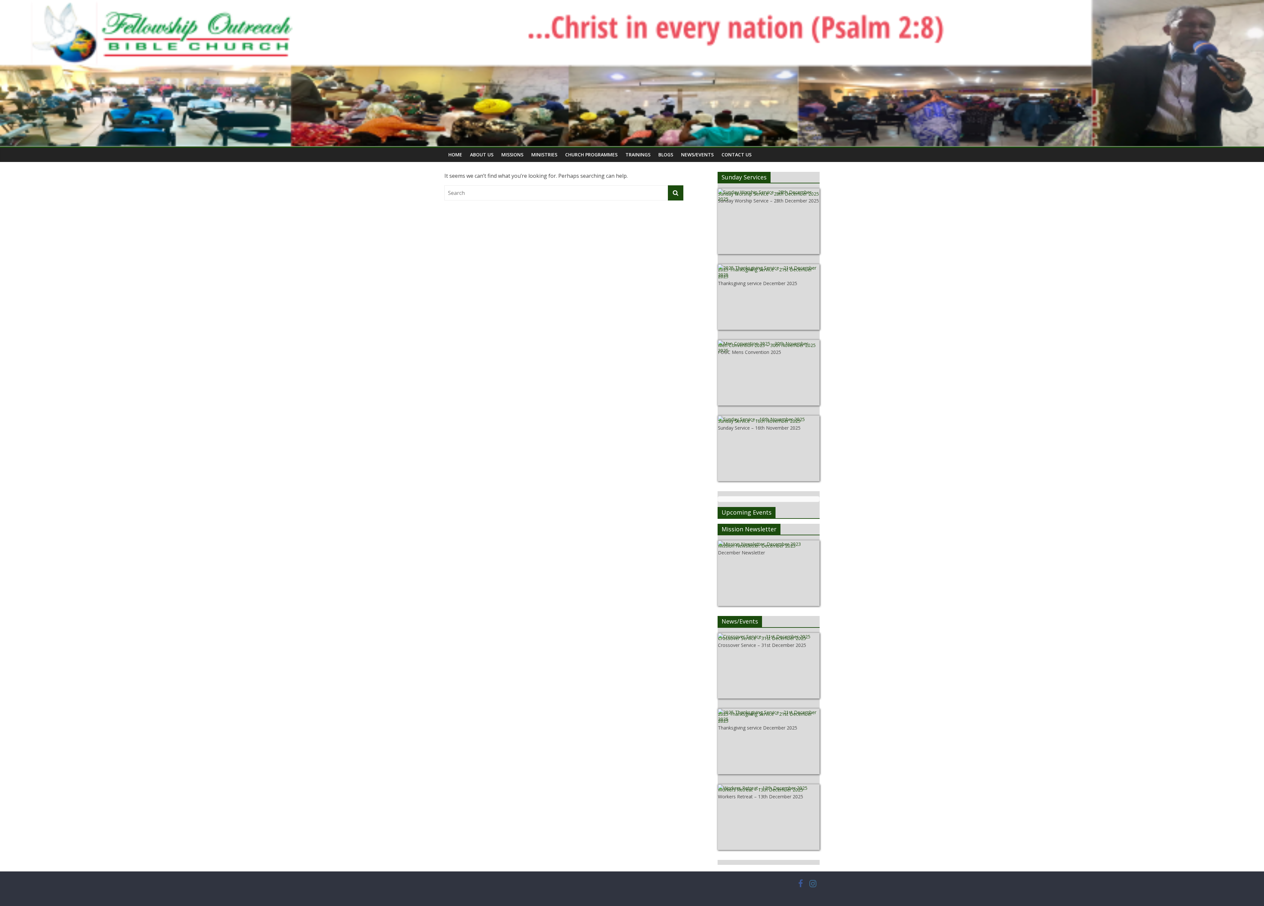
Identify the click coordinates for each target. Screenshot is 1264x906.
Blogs (665, 154)
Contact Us (736, 154)
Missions (512, 154)
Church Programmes (591, 154)
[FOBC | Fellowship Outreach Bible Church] (632, 4)
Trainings (637, 154)
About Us (481, 154)
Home (455, 154)
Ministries (544, 154)
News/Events (697, 154)
